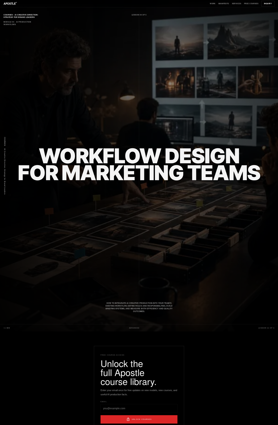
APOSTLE (10, 3)
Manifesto (223, 3)
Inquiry (268, 3)
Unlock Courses (139, 419)
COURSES (5, 141)
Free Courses (251, 3)
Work (213, 3)
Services (236, 3)
